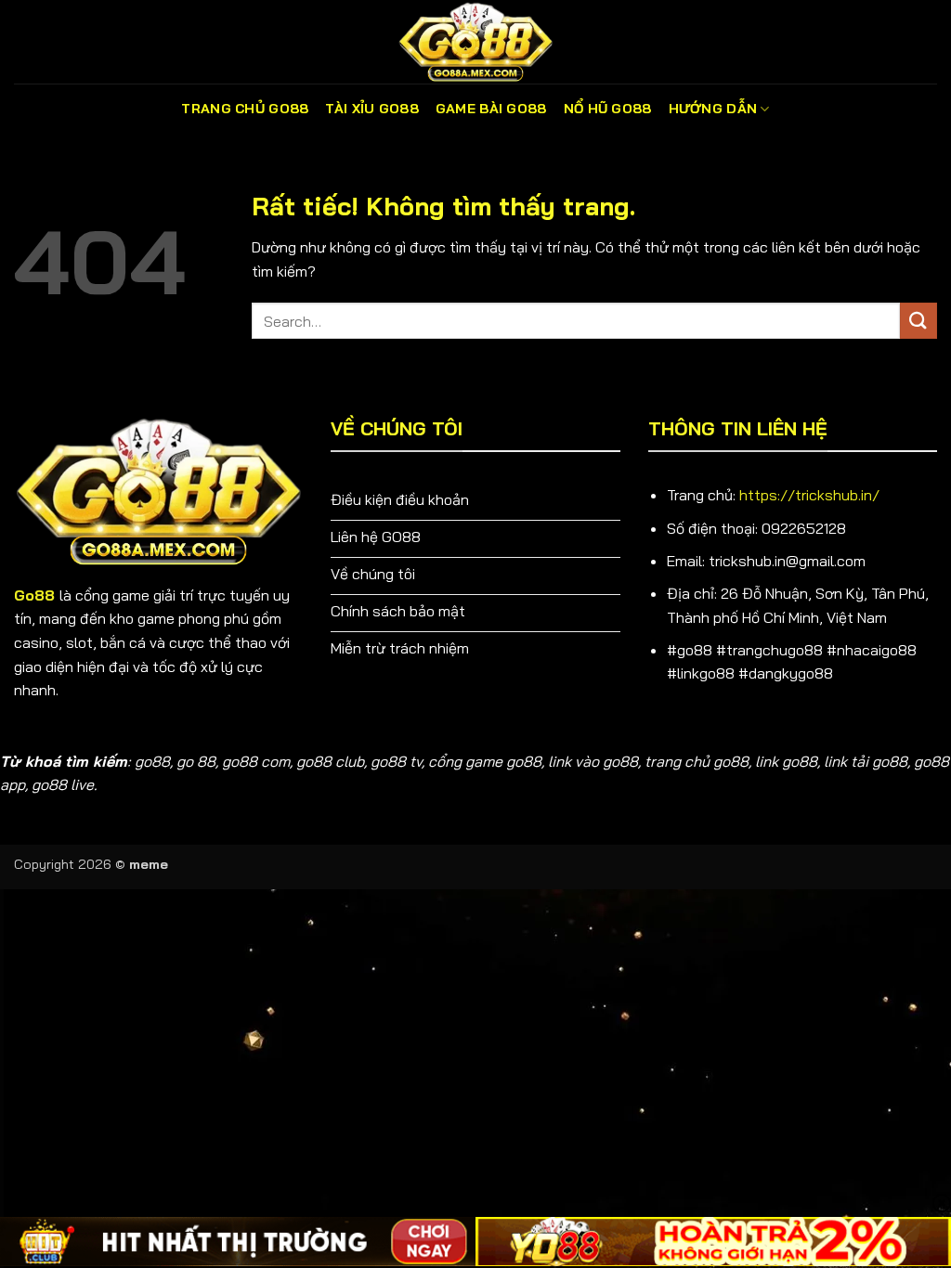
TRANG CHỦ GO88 (244, 108)
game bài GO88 (491, 108)
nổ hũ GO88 (608, 108)
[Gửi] (918, 321)
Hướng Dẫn (713, 108)
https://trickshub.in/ (809, 494)
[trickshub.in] (475, 42)
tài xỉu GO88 (371, 108)
